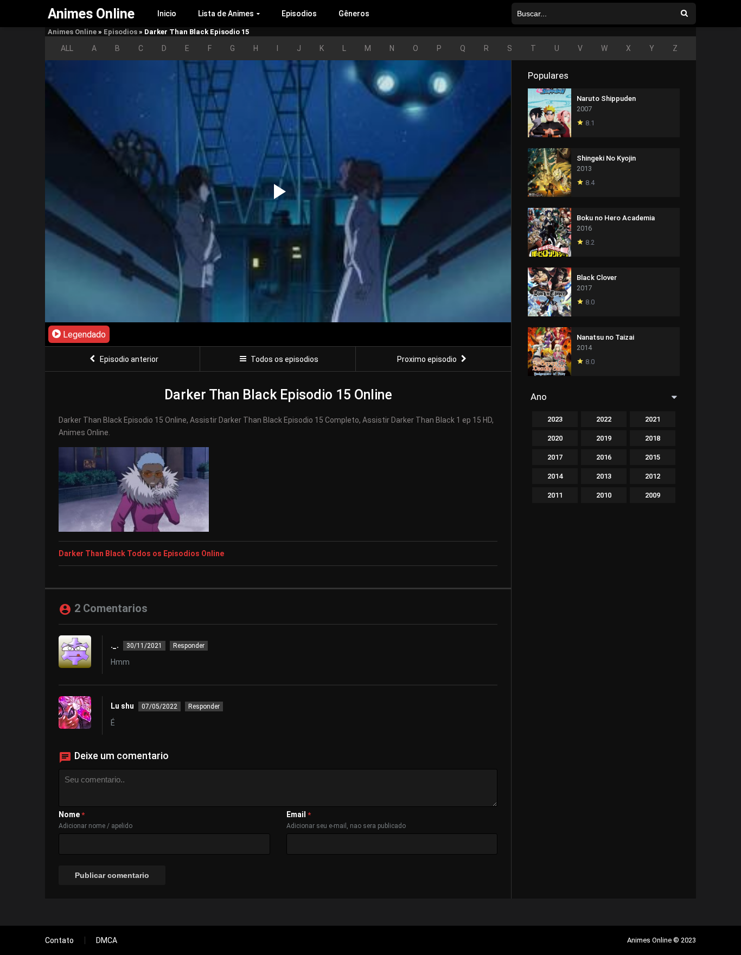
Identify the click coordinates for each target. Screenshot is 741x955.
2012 (652, 476)
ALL (67, 48)
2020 (555, 438)
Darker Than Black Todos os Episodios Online (141, 553)
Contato (59, 940)
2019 (603, 438)
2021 (652, 419)
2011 (555, 495)
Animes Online (72, 32)
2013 (603, 476)
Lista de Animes (226, 13)
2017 (555, 457)
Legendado (83, 334)
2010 (603, 495)
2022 (603, 419)
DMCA (106, 940)
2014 (555, 476)
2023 (555, 419)
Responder (189, 646)
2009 (652, 495)
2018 (652, 438)
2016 (603, 457)
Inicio (166, 13)
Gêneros (353, 13)
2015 (652, 457)
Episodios (299, 13)
